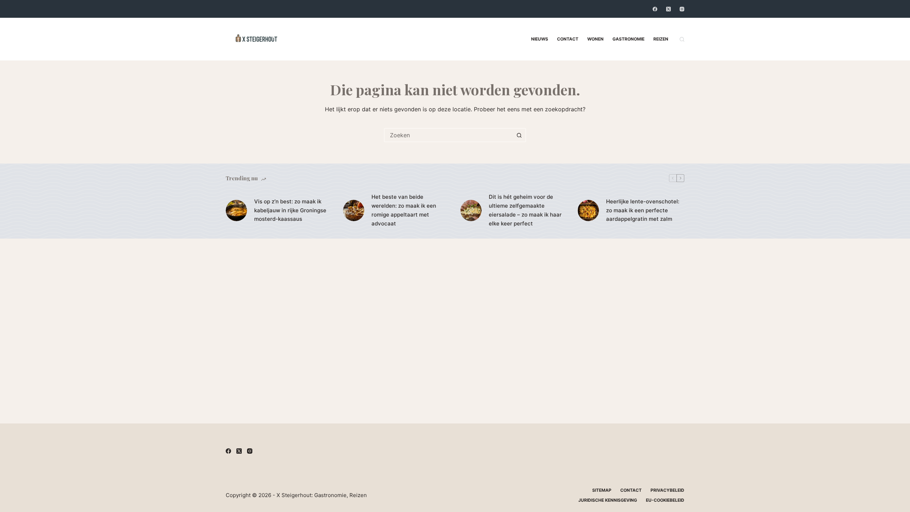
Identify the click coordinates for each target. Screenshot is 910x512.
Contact (567, 39)
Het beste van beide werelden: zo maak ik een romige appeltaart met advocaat (403, 209)
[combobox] (449, 135)
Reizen (660, 39)
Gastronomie (628, 39)
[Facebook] (655, 9)
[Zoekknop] (519, 135)
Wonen (595, 39)
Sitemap (601, 490)
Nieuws (539, 39)
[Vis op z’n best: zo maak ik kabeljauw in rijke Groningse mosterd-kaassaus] (236, 210)
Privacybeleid (667, 490)
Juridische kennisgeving (607, 500)
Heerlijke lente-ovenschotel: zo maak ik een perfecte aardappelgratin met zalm (642, 210)
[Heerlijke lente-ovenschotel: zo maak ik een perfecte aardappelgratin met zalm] (588, 210)
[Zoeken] (682, 39)
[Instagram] (682, 9)
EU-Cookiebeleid (665, 500)
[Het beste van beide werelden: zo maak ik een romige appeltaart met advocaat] (353, 210)
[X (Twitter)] (668, 9)
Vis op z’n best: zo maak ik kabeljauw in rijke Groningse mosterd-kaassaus (290, 210)
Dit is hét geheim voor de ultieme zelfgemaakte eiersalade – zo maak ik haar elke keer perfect (525, 209)
